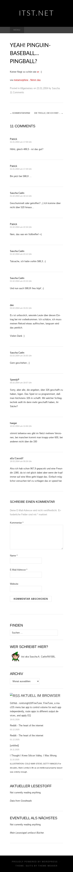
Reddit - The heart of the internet (26, 725)
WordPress (50, 862)
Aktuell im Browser (40, 695)
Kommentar (16, 522)
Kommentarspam (20, 113)
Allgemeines (26, 88)
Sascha (56, 88)
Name (14, 555)
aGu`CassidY (17, 458)
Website (14, 584)
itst (22, 656)
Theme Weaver (48, 866)
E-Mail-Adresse (18, 569)
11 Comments (17, 92)
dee (12, 305)
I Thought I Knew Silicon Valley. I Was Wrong (33, 755)
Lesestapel (21, 832)
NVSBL (51, 656)
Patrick (13, 139)
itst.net (36, 13)
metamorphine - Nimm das (27, 80)
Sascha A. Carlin (38, 656)
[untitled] (14, 745)
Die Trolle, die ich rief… (48, 113)
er (38, 71)
